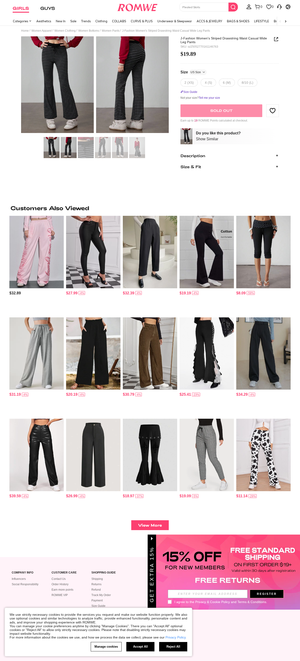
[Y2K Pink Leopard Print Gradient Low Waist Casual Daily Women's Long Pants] (36, 252)
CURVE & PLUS (142, 21)
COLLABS (119, 21)
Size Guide (98, 606)
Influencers (19, 579)
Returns (96, 584)
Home (25, 30)
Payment (97, 600)
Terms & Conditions (251, 602)
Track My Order (101, 595)
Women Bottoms (88, 30)
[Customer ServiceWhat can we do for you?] (279, 6)
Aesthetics (43, 21)
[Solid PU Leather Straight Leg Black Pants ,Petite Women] (36, 455)
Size (190, 72)
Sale (73, 21)
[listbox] (249, 6)
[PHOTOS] (95, 85)
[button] (272, 110)
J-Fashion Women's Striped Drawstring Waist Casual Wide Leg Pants (223, 40)
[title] (150, 208)
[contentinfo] (15, 293)
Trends (86, 21)
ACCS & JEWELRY (209, 21)
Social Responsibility (25, 584)
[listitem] (36, 265)
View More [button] (150, 525)
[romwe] (137, 6)
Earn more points (62, 589)
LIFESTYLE (261, 21)
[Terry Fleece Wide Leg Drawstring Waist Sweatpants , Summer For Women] (36, 353)
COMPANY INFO (22, 572)
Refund (96, 589)
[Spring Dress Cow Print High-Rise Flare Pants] (263, 455)
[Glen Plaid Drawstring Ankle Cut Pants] (207, 455)
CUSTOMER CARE (64, 572)
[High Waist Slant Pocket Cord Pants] (150, 353)
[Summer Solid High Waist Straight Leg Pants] (93, 455)
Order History (60, 584)
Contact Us (59, 579)
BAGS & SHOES (238, 21)
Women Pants (111, 30)
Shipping (97, 579)
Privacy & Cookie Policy (212, 602)
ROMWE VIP (60, 595)
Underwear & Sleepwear (174, 21)
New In (61, 21)
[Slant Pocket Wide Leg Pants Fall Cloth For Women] (93, 353)
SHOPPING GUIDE (103, 572)
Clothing (101, 21)
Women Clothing (65, 30)
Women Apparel (41, 30)
